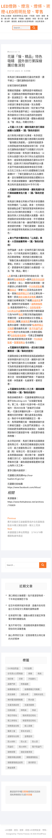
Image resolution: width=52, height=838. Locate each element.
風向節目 (32, 762)
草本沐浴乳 (25, 731)
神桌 (25, 290)
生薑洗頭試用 (13, 705)
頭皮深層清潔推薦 (27, 297)
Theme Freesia (23, 834)
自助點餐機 (35, 307)
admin (17, 71)
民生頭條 (11, 694)
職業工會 (11, 731)
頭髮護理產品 (32, 757)
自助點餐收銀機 (18, 335)
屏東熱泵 (25, 321)
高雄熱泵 (36, 300)
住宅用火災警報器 (15, 673)
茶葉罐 (29, 795)
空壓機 (25, 792)
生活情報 (27, 71)
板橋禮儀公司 (13, 689)
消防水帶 (24, 694)
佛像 (30, 673)
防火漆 (35, 741)
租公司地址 (12, 715)
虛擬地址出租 (13, 736)
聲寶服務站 (19, 342)
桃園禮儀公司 (22, 293)
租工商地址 (12, 720)
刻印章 (10, 679)
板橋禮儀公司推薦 (32, 689)
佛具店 (13, 290)
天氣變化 (32, 679)
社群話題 (11, 710)
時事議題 (24, 684)
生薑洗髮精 (29, 705)
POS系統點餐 (35, 286)
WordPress (41, 834)
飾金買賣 (11, 768)
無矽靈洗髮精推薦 (15, 700)
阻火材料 (22, 747)
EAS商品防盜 (14, 311)
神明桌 (23, 710)
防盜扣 (10, 747)
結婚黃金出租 (13, 726)
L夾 (9, 276)
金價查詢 (28, 736)
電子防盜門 (34, 328)
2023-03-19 (14, 52)
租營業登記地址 (29, 720)
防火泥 (23, 741)
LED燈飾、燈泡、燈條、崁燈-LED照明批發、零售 (25, 9)
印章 (21, 679)
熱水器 (31, 700)
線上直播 (28, 726)
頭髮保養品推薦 (14, 757)
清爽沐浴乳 (38, 694)
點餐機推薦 (19, 279)
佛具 (20, 314)
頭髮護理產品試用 (15, 762)
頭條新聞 (11, 752)
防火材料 (11, 741)
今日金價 (28, 668)
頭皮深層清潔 (26, 752)
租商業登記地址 (29, 715)
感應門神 (11, 684)
